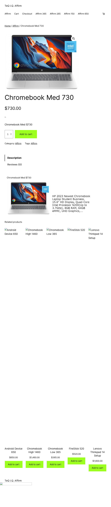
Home (8, 25)
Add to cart (26, 134)
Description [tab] (14, 157)
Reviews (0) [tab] (14, 164)
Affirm (16, 25)
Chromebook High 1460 (34, 450)
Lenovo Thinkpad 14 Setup (97, 452)
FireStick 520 (76, 448)
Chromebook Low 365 (55, 450)
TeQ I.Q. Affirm (13, 5)
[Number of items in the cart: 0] (103, 14)
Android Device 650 (13, 450)
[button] (73, 38)
